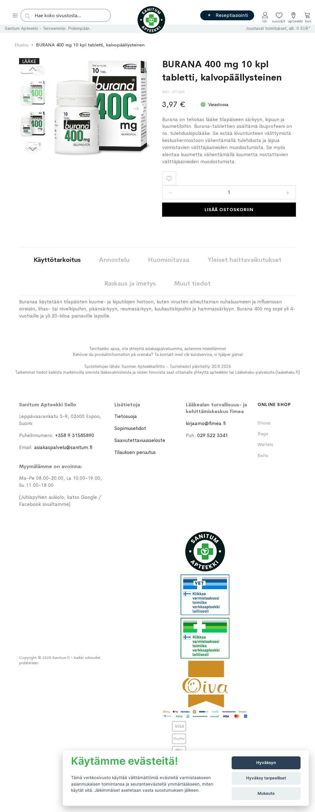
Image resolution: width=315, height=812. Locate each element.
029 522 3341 (212, 435)
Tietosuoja (125, 416)
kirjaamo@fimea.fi (206, 423)
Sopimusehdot (130, 428)
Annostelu (114, 260)
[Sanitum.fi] (151, 20)
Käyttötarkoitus (57, 260)
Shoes (264, 423)
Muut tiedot (192, 283)
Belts (262, 455)
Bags (262, 433)
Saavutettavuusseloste (139, 440)
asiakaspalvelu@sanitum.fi (63, 447)
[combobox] (67, 15)
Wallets (265, 444)
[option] (33, 124)
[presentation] (136, 108)
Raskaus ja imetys (130, 283)
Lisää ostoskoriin (229, 209)
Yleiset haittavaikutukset (244, 260)
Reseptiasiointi (232, 15)
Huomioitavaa (168, 260)
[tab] (57, 259)
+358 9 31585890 (74, 435)
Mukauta (266, 793)
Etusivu (21, 45)
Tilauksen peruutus (135, 452)
